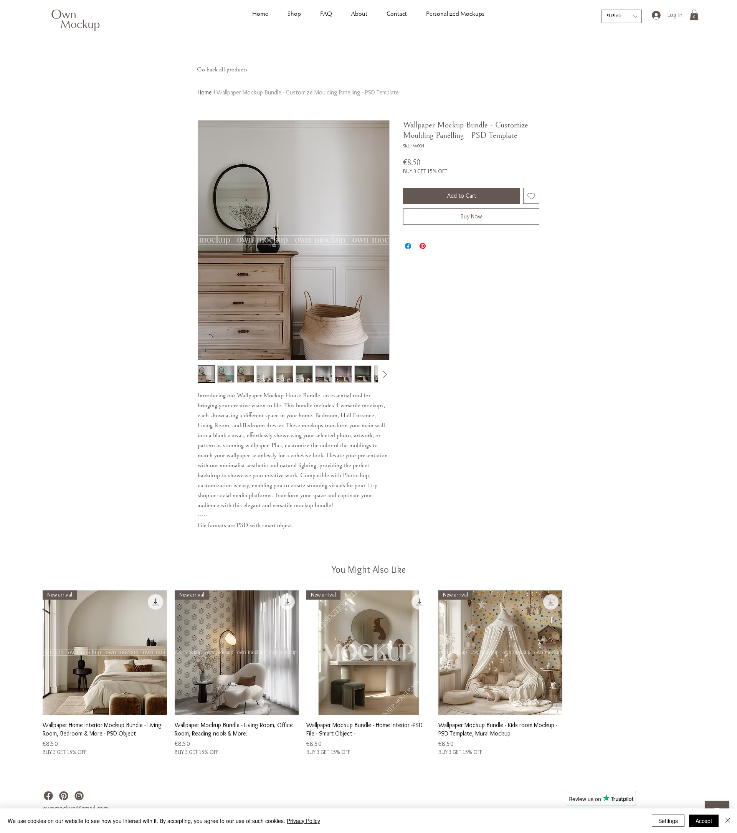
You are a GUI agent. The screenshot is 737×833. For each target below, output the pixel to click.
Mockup (80, 25)
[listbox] (621, 16)
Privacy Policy (303, 821)
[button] (621, 16)
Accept (704, 821)
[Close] (727, 821)
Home (205, 92)
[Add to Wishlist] (531, 196)
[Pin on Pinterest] (422, 246)
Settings (668, 821)
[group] (368, 673)
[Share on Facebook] (408, 246)
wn (69, 15)
